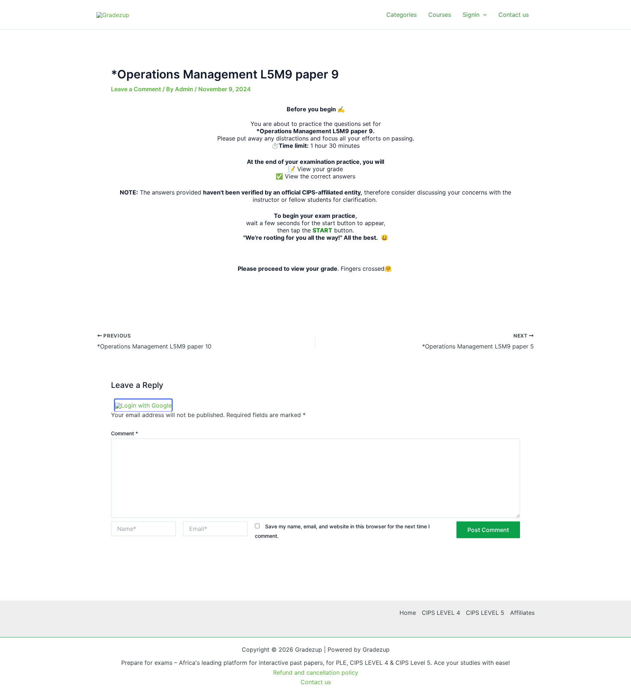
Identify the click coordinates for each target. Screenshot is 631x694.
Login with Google (146, 405)
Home (407, 612)
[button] (483, 14)
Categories (401, 14)
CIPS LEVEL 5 (485, 612)
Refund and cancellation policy (315, 672)
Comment (124, 433)
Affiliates (522, 612)
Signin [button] (471, 14)
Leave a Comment (136, 89)
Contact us (513, 14)
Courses (439, 14)
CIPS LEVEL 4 (441, 612)
